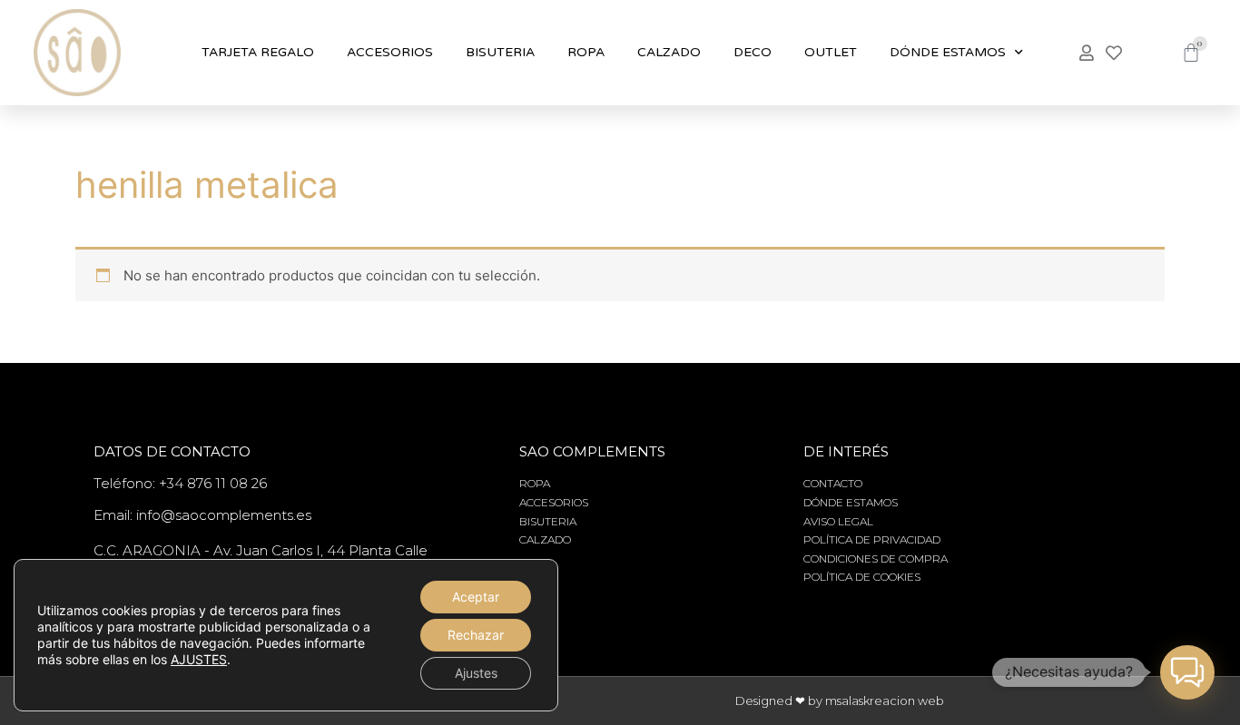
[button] (1187, 672)
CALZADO (669, 52)
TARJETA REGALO (258, 52)
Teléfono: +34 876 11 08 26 (180, 483)
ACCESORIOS (390, 52)
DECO (752, 52)
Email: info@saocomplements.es (202, 515)
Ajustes (476, 673)
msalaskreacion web (884, 700)
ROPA (586, 52)
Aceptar (475, 596)
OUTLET (830, 52)
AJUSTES (199, 659)
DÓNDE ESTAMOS (948, 52)
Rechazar (476, 634)
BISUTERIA (500, 52)
